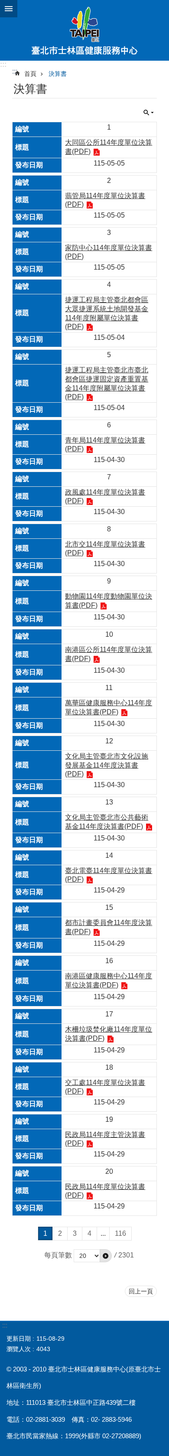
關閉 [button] (8, 8)
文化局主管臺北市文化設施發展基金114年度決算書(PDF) (106, 765)
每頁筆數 (58, 1255)
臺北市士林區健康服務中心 (84, 30)
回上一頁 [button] (141, 1291)
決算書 (58, 73)
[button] (106, 1255)
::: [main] (14, 71)
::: (3, 64)
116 (120, 1233)
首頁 (30, 73)
